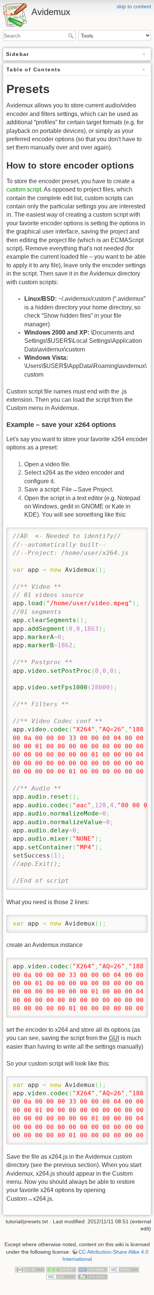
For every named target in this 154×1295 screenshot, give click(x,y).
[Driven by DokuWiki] (93, 1277)
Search (71, 35)
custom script (23, 189)
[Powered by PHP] (93, 1269)
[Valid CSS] (61, 1277)
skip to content (134, 6)
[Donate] (61, 1269)
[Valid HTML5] (124, 1269)
